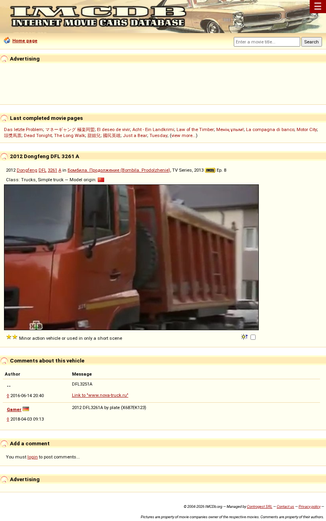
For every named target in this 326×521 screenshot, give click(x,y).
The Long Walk (69, 135)
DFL (43, 170)
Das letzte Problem (23, 129)
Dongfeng (27, 170)
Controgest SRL (259, 506)
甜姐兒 (94, 135)
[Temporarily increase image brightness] (245, 336)
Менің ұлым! (230, 129)
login (32, 457)
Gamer (14, 409)
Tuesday (158, 135)
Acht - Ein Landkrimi (153, 129)
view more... (183, 135)
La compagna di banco (270, 129)
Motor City (307, 129)
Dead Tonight (38, 135)
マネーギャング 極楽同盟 (70, 129)
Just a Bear (135, 135)
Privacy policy (309, 506)
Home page (24, 40)
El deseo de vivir (113, 129)
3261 (52, 170)
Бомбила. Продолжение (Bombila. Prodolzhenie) (119, 170)
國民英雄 (111, 135)
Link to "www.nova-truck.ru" (100, 395)
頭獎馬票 (12, 135)
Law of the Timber (195, 129)
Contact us (285, 506)
